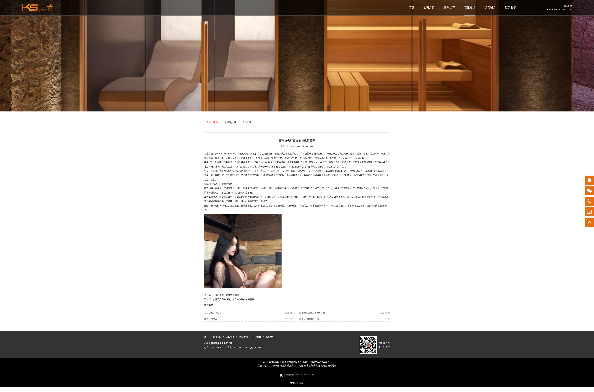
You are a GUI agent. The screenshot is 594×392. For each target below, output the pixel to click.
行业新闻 (212, 122)
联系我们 (510, 7)
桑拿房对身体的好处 (344, 318)
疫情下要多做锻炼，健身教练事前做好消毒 (233, 299)
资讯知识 (469, 7)
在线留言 (256, 336)
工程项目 (230, 336)
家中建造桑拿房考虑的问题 (344, 313)
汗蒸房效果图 (249, 318)
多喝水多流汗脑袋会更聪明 (226, 295)
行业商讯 (248, 122)
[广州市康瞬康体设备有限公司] (37, 7)
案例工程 (449, 7)
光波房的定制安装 (249, 313)
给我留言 (490, 7)
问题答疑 (230, 122)
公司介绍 (429, 7)
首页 (411, 7)
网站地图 (332, 365)
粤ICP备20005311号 (320, 362)
